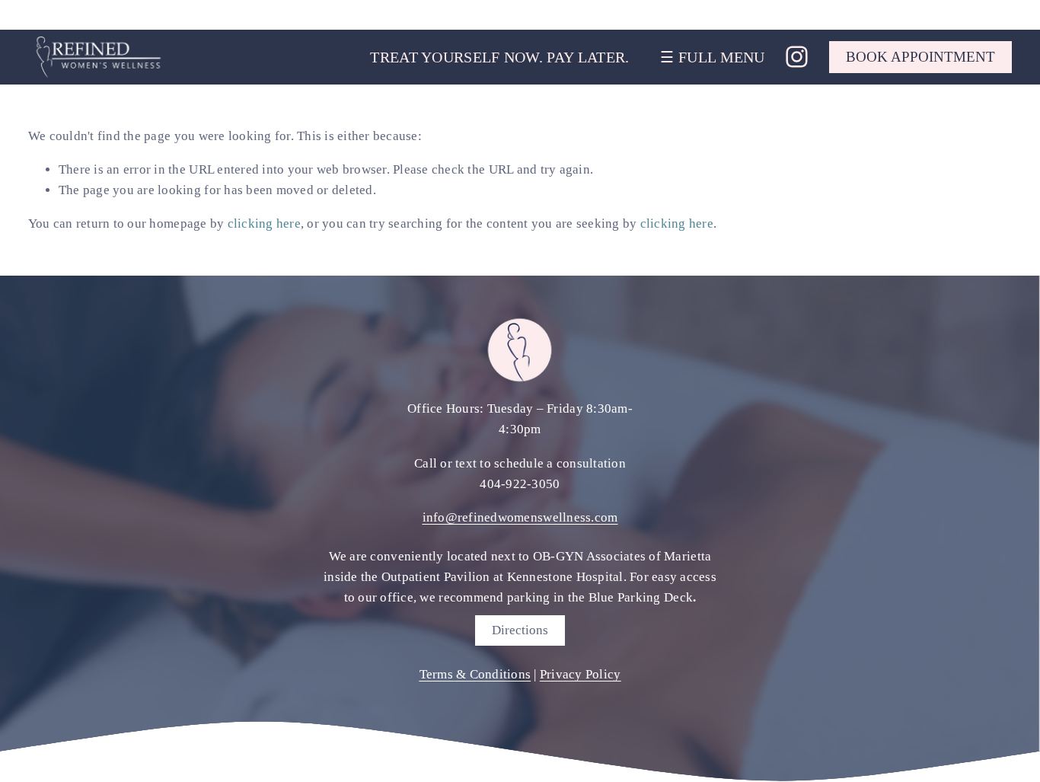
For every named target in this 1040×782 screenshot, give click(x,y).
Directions (520, 630)
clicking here (264, 223)
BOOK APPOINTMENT (920, 57)
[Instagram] (796, 56)
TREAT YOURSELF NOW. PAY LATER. (499, 57)
